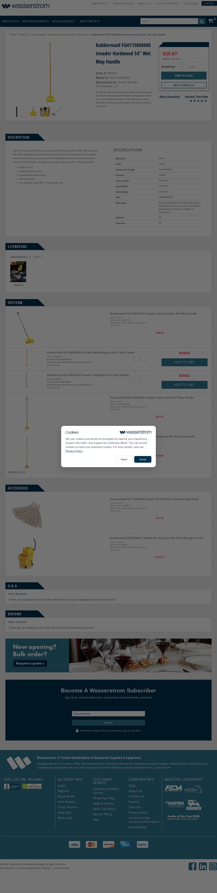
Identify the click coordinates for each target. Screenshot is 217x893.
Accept (142, 459)
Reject (124, 459)
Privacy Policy (74, 451)
